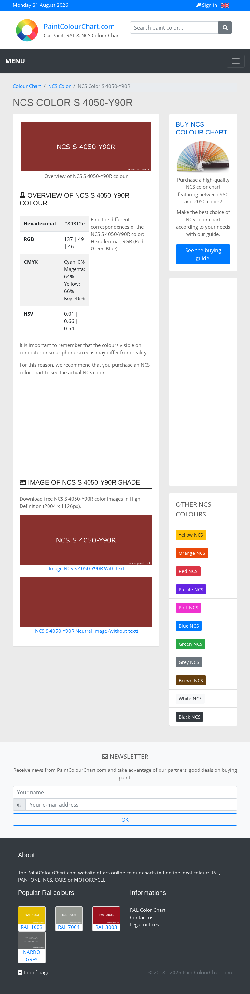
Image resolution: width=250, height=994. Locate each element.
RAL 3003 (106, 927)
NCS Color (59, 86)
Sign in (209, 5)
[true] (225, 27)
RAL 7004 (69, 927)
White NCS (190, 698)
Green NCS (190, 644)
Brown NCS (191, 680)
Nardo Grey (31, 956)
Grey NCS (189, 662)
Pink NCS (188, 608)
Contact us (141, 917)
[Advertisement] (86, 426)
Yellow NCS (191, 535)
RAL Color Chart (147, 910)
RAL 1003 (32, 927)
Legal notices (144, 924)
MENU (15, 61)
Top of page (35, 972)
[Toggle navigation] (236, 61)
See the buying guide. (203, 254)
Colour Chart (27, 86)
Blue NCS (189, 626)
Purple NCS (191, 589)
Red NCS (188, 571)
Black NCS (190, 717)
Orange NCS (192, 553)
